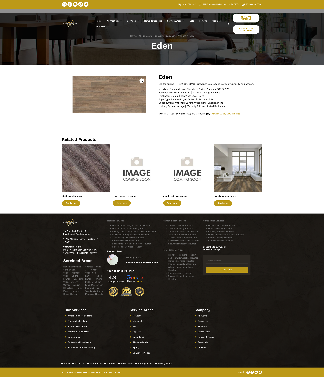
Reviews (203, 21)
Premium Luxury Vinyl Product (225, 113)
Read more (71, 203)
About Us (100, 26)
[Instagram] (64, 4)
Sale (192, 21)
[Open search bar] (228, 24)
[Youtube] (75, 4)
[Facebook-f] (69, 4)
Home (99, 21)
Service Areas (174, 21)
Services (131, 21)
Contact (216, 21)
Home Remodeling (153, 21)
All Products (113, 21)
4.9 (112, 277)
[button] (141, 80)
